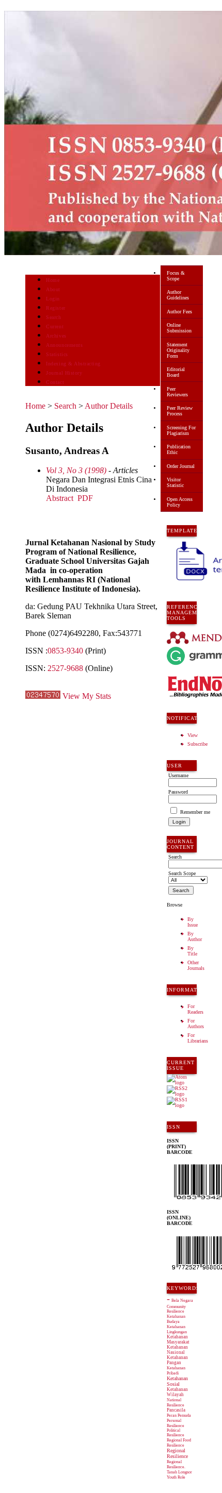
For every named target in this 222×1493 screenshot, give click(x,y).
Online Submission (179, 327)
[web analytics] (42, 696)
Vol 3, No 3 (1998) (76, 470)
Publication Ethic (179, 449)
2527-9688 (65, 668)
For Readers (195, 1009)
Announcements (64, 345)
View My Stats (86, 696)
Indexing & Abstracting (73, 363)
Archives (56, 336)
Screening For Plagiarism (181, 430)
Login (53, 298)
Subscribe (197, 744)
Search (53, 317)
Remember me (195, 812)
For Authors (195, 1023)
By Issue (192, 922)
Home (52, 280)
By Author (194, 936)
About (53, 289)
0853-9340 (65, 650)
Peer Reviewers (177, 391)
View (192, 735)
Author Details (109, 405)
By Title (192, 951)
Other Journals (195, 965)
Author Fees (179, 311)
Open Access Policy (180, 502)
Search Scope (182, 873)
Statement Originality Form (178, 350)
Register (55, 308)
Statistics (57, 354)
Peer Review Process (180, 410)
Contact (55, 382)
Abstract (59, 498)
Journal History (64, 373)
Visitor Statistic (175, 482)
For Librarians (197, 1038)
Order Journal (181, 466)
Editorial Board (176, 372)
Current (55, 326)
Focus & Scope (176, 275)
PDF (85, 498)
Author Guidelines (178, 294)
